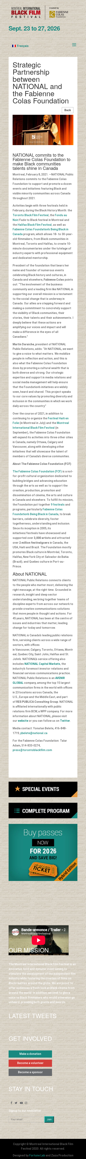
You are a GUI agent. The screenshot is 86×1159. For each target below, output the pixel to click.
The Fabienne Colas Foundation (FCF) (37, 471)
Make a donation (30, 1053)
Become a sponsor (30, 1072)
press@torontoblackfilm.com (32, 750)
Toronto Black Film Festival (31, 215)
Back (67, 110)
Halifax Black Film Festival (35, 224)
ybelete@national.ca (33, 733)
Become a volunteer (30, 1063)
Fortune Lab (37, 1155)
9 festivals (58, 504)
